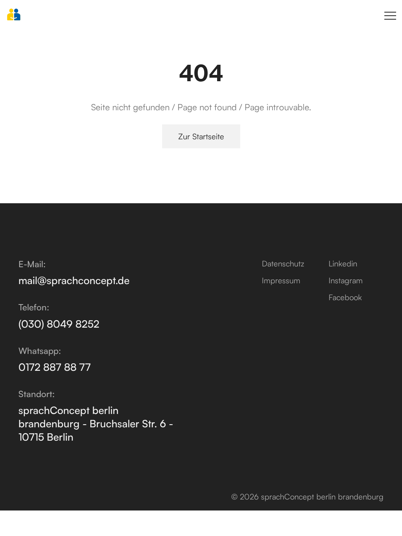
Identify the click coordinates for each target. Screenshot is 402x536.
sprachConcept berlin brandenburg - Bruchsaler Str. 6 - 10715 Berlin (95, 423)
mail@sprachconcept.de (74, 280)
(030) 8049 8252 (58, 323)
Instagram (346, 280)
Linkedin (343, 263)
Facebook (345, 297)
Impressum (281, 280)
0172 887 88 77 (54, 367)
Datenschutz (283, 263)
